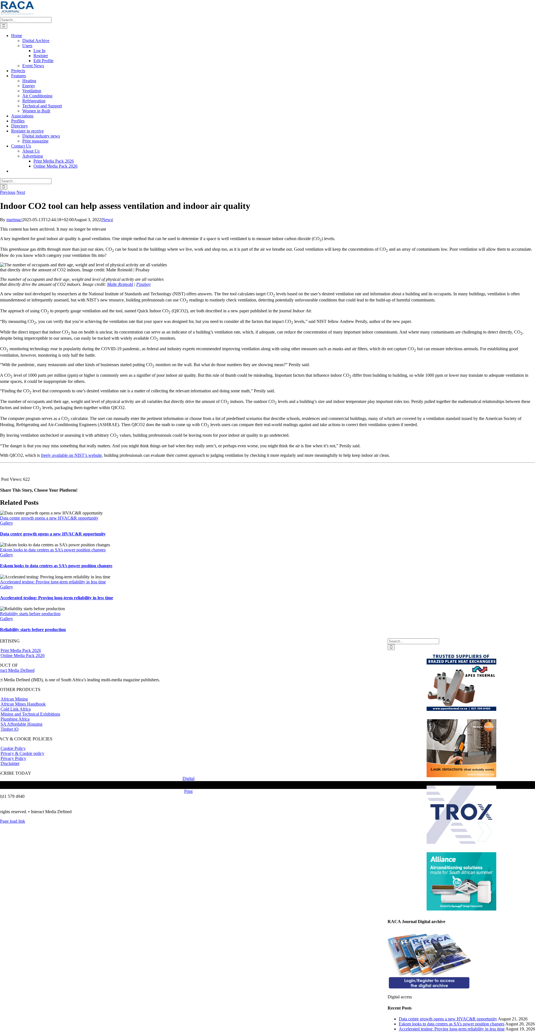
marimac (13, 219)
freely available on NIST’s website (71, 455)
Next (20, 192)
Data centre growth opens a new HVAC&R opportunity (49, 518)
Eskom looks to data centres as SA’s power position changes (53, 549)
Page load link (12, 821)
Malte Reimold (120, 284)
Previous (7, 192)
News (107, 219)
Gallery (6, 523)
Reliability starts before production (30, 613)
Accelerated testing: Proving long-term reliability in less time (53, 581)
